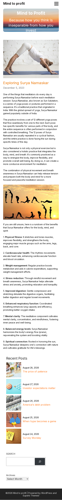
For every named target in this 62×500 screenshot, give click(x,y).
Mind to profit (14, 3)
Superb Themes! (31, 495)
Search (10, 453)
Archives (10, 475)
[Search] (40, 461)
